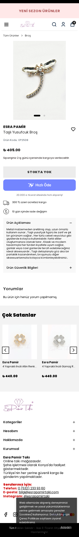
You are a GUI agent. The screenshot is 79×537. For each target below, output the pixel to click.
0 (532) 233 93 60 (31, 488)
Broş (28, 35)
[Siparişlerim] (63, 24)
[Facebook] (5, 514)
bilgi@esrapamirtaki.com (39, 492)
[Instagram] (15, 514)
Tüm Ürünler (11, 35)
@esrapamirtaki (36, 496)
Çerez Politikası (29, 518)
